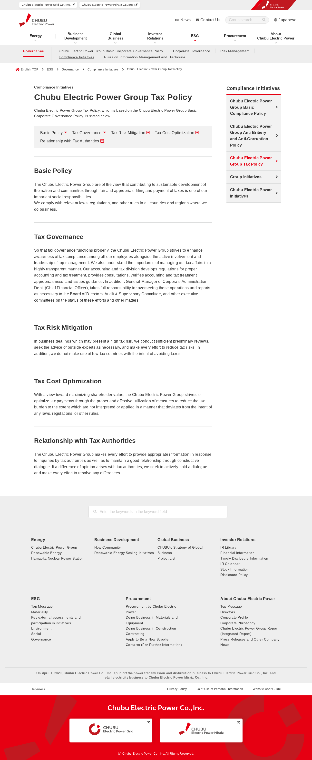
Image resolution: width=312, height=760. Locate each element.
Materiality (39, 612)
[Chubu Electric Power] (36, 20)
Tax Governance (86, 133)
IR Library (228, 547)
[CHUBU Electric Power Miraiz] (201, 728)
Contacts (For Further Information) (154, 645)
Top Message (42, 606)
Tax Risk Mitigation (128, 133)
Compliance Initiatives (76, 57)
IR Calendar (230, 564)
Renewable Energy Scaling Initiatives (124, 553)
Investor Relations (237, 540)
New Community (107, 547)
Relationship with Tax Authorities (69, 141)
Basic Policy (51, 133)
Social (36, 634)
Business (115, 36)
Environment (41, 628)
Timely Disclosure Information (244, 558)
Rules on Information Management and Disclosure (144, 57)
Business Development (116, 540)
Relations (155, 36)
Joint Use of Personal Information (220, 689)
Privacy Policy (177, 689)
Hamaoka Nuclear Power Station (57, 558)
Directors (227, 612)
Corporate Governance (191, 51)
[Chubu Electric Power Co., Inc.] (156, 708)
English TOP (29, 69)
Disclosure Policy (234, 575)
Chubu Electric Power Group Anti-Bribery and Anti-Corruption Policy (251, 135)
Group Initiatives (246, 177)
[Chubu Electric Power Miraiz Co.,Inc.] (109, 5)
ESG (195, 36)
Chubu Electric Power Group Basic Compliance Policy (251, 107)
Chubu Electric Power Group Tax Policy (251, 161)
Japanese (287, 20)
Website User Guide (267, 689)
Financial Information (237, 553)
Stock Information (234, 569)
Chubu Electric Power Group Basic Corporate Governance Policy (111, 51)
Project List (166, 558)
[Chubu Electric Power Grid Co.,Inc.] (48, 5)
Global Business (173, 540)
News (185, 20)
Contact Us (210, 20)
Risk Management (235, 51)
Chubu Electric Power (275, 36)
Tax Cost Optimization (174, 133)
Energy (35, 36)
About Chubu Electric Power (247, 599)
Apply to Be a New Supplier (148, 639)
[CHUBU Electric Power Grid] (111, 729)
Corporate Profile (234, 617)
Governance (33, 51)
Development (75, 36)
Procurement (235, 36)
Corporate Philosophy (237, 623)
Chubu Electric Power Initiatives (251, 193)
